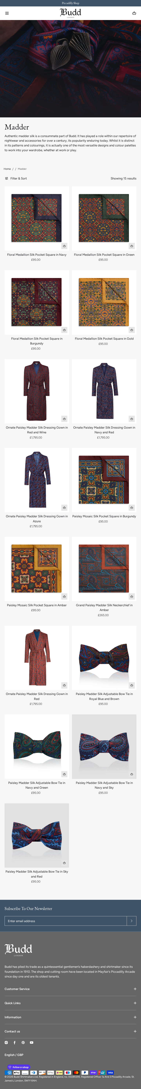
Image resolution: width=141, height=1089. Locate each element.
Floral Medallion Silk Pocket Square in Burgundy (36, 341)
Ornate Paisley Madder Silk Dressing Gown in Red (37, 696)
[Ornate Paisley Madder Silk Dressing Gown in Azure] (37, 480)
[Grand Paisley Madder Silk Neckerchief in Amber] (104, 569)
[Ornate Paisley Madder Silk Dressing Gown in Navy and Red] (104, 391)
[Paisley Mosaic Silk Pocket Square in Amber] (37, 569)
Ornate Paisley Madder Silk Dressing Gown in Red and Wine (37, 430)
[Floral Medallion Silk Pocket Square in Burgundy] (37, 302)
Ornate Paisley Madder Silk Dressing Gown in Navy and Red (104, 430)
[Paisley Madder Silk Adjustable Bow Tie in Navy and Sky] (104, 746)
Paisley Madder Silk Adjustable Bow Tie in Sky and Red (37, 874)
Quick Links (13, 1003)
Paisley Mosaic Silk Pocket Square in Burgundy (104, 516)
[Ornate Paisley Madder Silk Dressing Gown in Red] (37, 658)
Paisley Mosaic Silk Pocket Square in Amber (37, 605)
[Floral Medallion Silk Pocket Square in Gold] (104, 302)
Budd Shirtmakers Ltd (26, 1076)
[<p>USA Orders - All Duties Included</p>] (70, 3)
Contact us (12, 1031)
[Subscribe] (131, 921)
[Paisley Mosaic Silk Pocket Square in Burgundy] (104, 480)
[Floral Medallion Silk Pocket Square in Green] (104, 218)
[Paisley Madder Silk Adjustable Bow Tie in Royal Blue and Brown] (104, 658)
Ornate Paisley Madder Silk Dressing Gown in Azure (37, 518)
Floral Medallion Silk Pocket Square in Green (104, 254)
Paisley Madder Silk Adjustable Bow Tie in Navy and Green (36, 785)
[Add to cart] (64, 246)
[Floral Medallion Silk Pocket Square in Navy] (37, 218)
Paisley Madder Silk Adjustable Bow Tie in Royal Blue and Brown (104, 696)
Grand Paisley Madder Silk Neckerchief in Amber (104, 607)
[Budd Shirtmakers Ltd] (70, 13)
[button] (7, 13)
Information (13, 1017)
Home (7, 168)
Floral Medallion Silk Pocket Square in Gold (104, 338)
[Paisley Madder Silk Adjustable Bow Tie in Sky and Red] (37, 835)
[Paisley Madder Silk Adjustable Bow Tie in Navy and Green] (37, 746)
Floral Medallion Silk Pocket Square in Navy (36, 254)
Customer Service (17, 989)
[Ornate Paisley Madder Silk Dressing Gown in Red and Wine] (37, 391)
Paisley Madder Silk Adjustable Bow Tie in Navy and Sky (104, 785)
